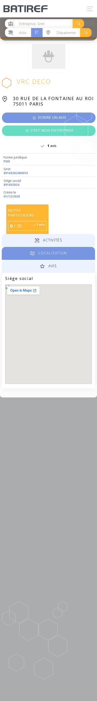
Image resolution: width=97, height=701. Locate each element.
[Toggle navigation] (89, 8)
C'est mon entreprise (51, 130)
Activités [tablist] (52, 240)
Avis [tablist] (52, 266)
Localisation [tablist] (52, 253)
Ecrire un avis (51, 117)
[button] (78, 23)
